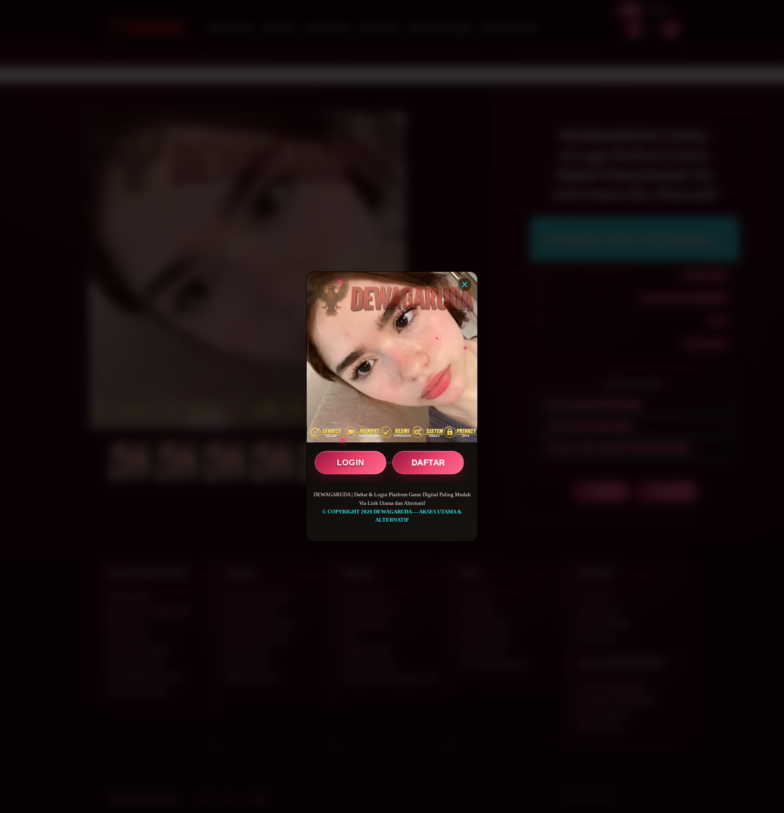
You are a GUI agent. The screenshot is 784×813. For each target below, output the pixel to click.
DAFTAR (428, 462)
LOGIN (350, 462)
